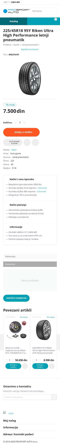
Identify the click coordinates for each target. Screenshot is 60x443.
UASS (10, 413)
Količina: (7, 122)
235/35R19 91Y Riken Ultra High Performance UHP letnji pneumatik (43, 350)
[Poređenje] (35, 142)
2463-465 (11, 2)
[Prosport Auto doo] (16, 11)
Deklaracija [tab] (10, 256)
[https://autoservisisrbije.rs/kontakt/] (5, 413)
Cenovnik (42, 187)
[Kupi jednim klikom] (25, 366)
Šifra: (5, 54)
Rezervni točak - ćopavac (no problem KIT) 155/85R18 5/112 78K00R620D (15, 350)
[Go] (54, 397)
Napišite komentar (30, 49)
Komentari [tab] (10, 264)
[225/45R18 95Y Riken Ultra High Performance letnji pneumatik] (30, 78)
